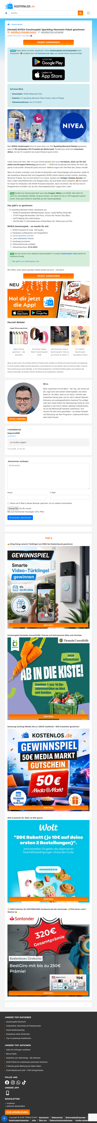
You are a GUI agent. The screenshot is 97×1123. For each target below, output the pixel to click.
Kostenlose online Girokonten (18, 1034)
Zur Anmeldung (17, 1112)
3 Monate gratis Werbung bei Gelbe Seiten (23, 1066)
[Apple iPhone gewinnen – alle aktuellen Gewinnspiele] (18, 335)
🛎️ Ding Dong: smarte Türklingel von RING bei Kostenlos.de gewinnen (40, 544)
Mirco (28, 36)
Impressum (44, 1117)
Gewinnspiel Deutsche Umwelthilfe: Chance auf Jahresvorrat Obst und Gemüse (44, 635)
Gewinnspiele (16, 24)
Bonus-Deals (11, 1054)
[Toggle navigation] (88, 13)
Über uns (43, 1120)
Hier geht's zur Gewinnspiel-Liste (25, 261)
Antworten (11, 436)
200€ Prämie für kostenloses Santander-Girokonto (26, 1062)
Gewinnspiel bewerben (19, 1120)
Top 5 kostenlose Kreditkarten (18, 1038)
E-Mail (52, 492)
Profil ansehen (17, 419)
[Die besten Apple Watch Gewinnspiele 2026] (39, 335)
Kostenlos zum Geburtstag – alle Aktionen (23, 1058)
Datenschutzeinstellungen (61, 1120)
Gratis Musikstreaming (15, 1030)
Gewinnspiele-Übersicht (16, 1022)
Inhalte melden (81, 1120)
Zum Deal (48, 625)
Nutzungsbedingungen (76, 1117)
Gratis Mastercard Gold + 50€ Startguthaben (24, 1070)
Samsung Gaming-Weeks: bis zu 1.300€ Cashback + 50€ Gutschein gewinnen (43, 726)
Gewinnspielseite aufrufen (23, 236)
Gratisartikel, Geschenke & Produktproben (23, 1026)
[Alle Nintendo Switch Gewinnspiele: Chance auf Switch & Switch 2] (60, 335)
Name (9, 492)
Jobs (34, 1120)
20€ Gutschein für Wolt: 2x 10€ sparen (25, 818)
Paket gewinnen (48, 42)
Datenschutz (57, 1117)
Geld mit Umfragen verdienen (18, 1050)
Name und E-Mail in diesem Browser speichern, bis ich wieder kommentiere (41, 503)
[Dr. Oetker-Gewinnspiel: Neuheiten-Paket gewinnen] (80, 335)
